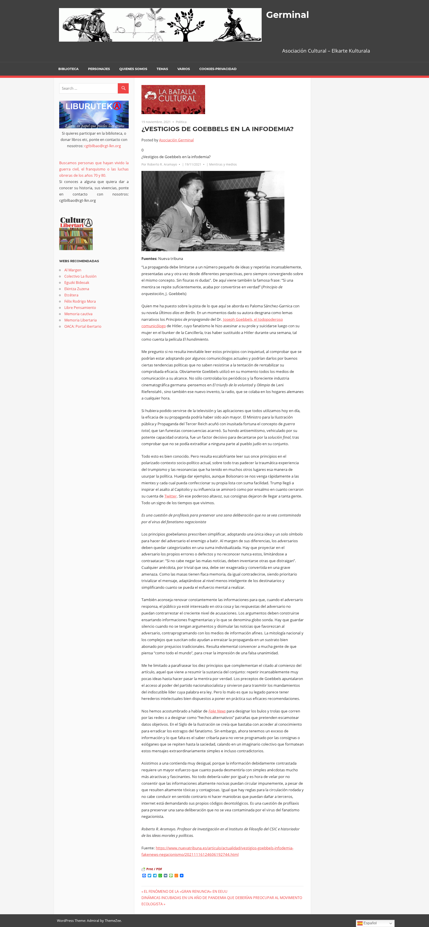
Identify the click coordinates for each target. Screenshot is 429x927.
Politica (181, 122)
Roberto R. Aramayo (162, 164)
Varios (183, 69)
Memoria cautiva (78, 313)
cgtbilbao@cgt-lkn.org (102, 145)
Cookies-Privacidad (218, 69)
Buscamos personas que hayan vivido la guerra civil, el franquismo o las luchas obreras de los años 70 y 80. (94, 169)
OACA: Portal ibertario (82, 326)
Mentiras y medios (223, 164)
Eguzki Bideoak (76, 282)
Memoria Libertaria (80, 320)
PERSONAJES (99, 69)
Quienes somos (133, 69)
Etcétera (71, 295)
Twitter (170, 496)
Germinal (287, 14)
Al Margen (72, 270)
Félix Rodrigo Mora (80, 301)
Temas (162, 69)
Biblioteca (68, 69)
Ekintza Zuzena (76, 288)
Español (370, 923)
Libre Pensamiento (80, 307)
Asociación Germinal (176, 140)
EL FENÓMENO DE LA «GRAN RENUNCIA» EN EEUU (185, 891)
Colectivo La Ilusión (80, 276)
